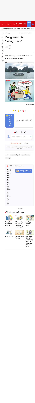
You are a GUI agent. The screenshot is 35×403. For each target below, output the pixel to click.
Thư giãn (7, 33)
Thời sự (18, 28)
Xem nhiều (10, 28)
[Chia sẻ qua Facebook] (22, 120)
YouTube (11, 24)
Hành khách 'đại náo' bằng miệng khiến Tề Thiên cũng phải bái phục (29, 241)
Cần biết (16, 24)
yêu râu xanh (26, 155)
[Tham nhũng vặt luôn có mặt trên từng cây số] (19, 217)
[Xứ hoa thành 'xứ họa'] (19, 232)
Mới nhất (5, 28)
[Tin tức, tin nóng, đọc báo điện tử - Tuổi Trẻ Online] (1, 24)
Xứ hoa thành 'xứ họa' (19, 237)
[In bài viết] (2, 60)
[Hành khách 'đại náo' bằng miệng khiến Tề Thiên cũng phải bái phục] (30, 232)
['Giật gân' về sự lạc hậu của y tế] (9, 217)
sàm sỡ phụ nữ (15, 155)
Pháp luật (27, 28)
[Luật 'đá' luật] (9, 232)
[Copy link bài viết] (26, 120)
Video (15, 28)
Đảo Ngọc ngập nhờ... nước (29, 223)
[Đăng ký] (23, 171)
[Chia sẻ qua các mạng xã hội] (31, 120)
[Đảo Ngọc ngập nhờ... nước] (30, 217)
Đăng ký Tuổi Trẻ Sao (29, 24)
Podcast (5, 24)
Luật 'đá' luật (9, 236)
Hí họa (8, 158)
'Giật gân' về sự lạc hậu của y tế (9, 223)
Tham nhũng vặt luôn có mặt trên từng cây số (19, 224)
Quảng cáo (20, 24)
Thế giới (23, 28)
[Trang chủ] (2, 28)
